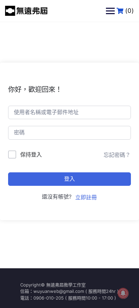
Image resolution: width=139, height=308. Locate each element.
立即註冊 (86, 197)
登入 (69, 179)
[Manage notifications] (123, 293)
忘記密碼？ (117, 154)
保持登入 (31, 154)
